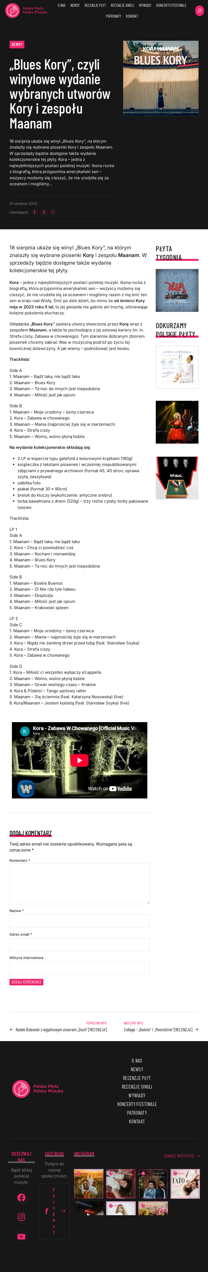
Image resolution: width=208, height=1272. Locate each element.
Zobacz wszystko (179, 1155)
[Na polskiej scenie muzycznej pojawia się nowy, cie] (121, 1184)
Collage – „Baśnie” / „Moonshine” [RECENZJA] (158, 1029)
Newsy (17, 44)
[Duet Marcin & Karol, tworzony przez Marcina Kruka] (153, 1184)
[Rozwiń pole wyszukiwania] (199, 10)
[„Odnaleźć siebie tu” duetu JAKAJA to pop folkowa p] (88, 1184)
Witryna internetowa (26, 957)
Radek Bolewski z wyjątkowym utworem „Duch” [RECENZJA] (61, 1029)
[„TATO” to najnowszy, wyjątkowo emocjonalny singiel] (185, 1184)
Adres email (20, 934)
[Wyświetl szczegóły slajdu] (177, 422)
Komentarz (19, 860)
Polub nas (54, 1211)
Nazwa (16, 910)
